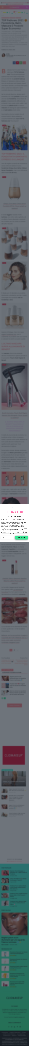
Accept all (21, 537)
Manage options (7, 537)
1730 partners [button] (10, 519)
